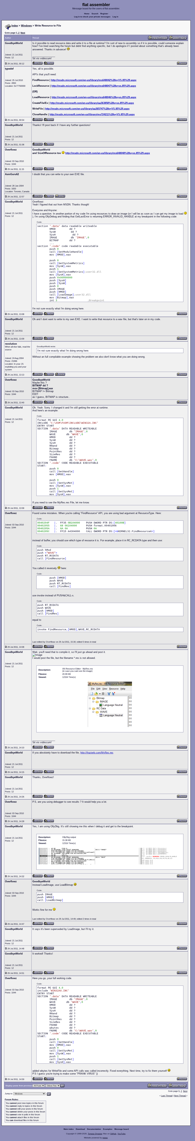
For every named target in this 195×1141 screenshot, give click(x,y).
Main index (69, 1129)
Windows (26, 25)
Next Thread (180, 1096)
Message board (121, 1129)
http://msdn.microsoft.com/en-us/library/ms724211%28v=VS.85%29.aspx (92, 114)
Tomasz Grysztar (95, 1134)
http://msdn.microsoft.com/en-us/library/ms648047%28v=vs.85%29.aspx (93, 85)
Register (104, 14)
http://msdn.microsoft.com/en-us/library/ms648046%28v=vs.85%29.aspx (94, 97)
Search (95, 14)
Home (87, 14)
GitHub (113, 1134)
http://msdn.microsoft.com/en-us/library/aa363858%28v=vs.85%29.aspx (92, 103)
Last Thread (166, 1096)
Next (23, 33)
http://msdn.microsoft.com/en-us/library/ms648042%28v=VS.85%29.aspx (93, 80)
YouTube (121, 1134)
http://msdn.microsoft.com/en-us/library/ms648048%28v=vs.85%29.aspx (107, 153)
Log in (115, 17)
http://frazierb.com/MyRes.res (96, 752)
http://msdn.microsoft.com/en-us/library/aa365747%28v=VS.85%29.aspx (87, 108)
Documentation (94, 1129)
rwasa (105, 1138)
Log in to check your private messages (92, 17)
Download (80, 1129)
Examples (107, 1129)
